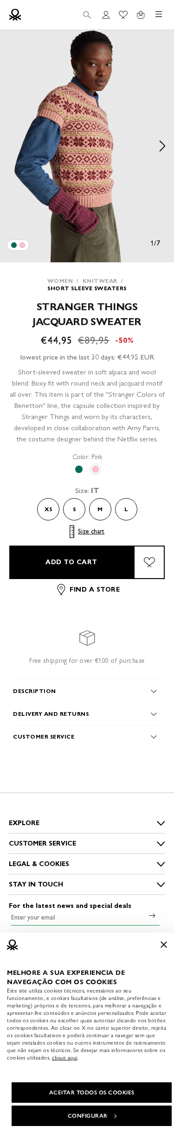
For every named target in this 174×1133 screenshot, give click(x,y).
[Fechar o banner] (164, 944)
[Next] (162, 146)
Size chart (91, 531)
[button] (87, 146)
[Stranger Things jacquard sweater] (14, 245)
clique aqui (64, 1057)
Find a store (95, 589)
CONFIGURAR (88, 1116)
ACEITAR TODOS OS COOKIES (92, 1092)
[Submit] (152, 915)
